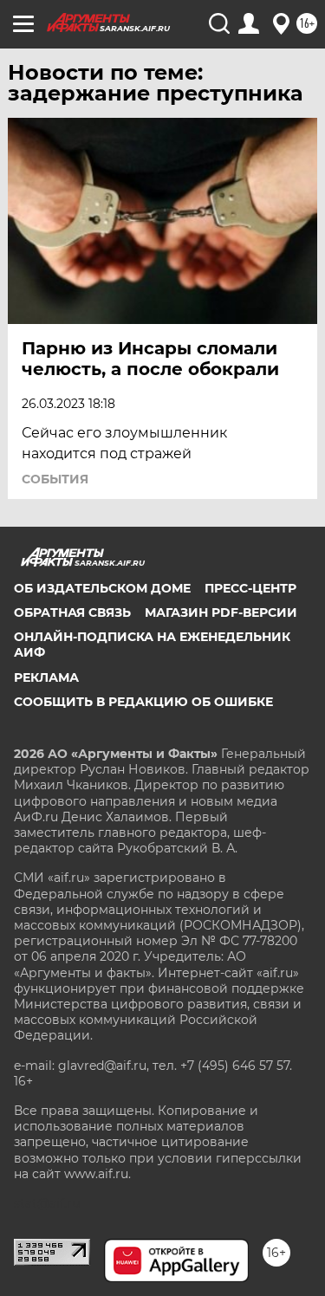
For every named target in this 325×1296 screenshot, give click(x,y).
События (55, 479)
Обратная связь (72, 612)
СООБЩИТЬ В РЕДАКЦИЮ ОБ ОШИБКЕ (143, 702)
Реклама (46, 677)
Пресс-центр (250, 588)
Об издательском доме (102, 588)
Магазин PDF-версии (221, 612)
